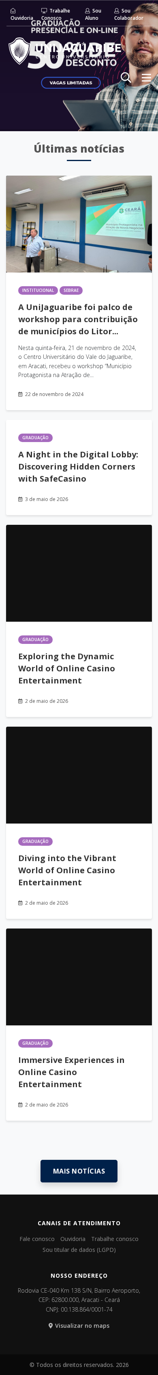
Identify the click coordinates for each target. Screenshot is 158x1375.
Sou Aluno (93, 14)
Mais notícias (79, 1171)
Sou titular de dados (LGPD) (79, 1249)
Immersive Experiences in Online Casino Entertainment (71, 1072)
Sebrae (71, 290)
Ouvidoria (22, 18)
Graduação (35, 437)
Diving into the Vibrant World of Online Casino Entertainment (67, 870)
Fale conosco (37, 1239)
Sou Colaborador (128, 14)
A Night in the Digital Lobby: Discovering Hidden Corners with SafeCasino (78, 466)
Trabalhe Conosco (55, 14)
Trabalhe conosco (115, 1239)
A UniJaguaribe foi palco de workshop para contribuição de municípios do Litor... (78, 319)
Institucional (38, 290)
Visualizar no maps (82, 1325)
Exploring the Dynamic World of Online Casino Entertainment (66, 668)
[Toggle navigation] (146, 77)
